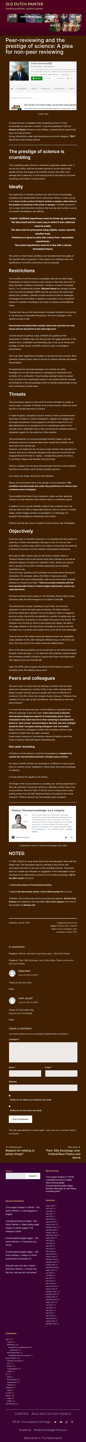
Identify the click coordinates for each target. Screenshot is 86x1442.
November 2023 (51, 1262)
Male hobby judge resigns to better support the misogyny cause (22, 1227)
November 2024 (51, 1230)
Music (9, 1377)
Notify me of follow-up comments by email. (31, 1100)
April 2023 (49, 1281)
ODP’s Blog (51, 17)
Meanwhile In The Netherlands (18, 1347)
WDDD (9, 1371)
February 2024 (51, 1254)
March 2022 (50, 1316)
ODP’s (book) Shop (30, 17)
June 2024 (49, 1243)
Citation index (63, 926)
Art (7, 1374)
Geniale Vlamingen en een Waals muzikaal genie (61, 1189)
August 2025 (50, 1206)
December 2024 (51, 1227)
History (8, 1395)
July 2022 (49, 1305)
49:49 (9, 1390)
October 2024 (50, 1232)
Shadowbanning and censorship (19, 1355)
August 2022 (50, 1302)
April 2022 (49, 1313)
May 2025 (49, 1214)
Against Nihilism (11, 1358)
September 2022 (51, 1299)
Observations (11, 1382)
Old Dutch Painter (24, 4)
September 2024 (51, 1235)
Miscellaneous (10, 1404)
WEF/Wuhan (11, 1345)
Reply (11, 989)
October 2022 (50, 1297)
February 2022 (51, 1318)
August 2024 (50, 1238)
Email (48, 1067)
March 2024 (50, 1251)
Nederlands (14, 1350)
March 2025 (50, 1219)
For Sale (8, 1393)
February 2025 (51, 1222)
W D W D (75, 17)
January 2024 (50, 1257)
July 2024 (49, 1240)
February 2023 (51, 1286)
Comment (14, 1039)
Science (74, 923)
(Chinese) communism (14, 1361)
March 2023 (50, 1283)
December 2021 (51, 1324)
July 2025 (49, 1208)
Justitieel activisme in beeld (59, 1180)
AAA (7, 1339)
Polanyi (69, 932)
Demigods (9, 1387)
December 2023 (51, 1259)
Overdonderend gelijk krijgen (59, 1185)
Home (12, 17)
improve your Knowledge (20, 1013)
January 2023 (50, 1289)
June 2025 (49, 1211)
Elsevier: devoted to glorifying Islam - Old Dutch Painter (44, 953)
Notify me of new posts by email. (26, 1110)
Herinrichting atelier (55, 1183)
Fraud (60, 929)
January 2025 (50, 1224)
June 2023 (49, 1275)
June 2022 (49, 1308)
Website (13, 1081)
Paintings (10, 1385)
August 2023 (50, 1270)
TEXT (75, 932)
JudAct (9, 1342)
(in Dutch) (56, 891)
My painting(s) (72, 26)
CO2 (8, 1363)
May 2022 (49, 1310)
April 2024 (49, 1249)
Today (9, 1398)
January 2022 (50, 1321)
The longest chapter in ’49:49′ (60, 1177)
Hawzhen (24, 970)
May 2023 (49, 1278)
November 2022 (51, 1294)
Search (9, 1171)
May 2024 (49, 1246)
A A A (64, 17)
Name (12, 1067)
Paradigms (67, 929)
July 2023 (49, 1273)
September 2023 (51, 1267)
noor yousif (25, 998)
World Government (13, 1353)
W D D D (54, 26)
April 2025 (49, 1216)
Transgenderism (12, 1369)
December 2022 (51, 1291)
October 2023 (50, 1265)
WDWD (9, 1401)
